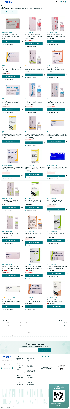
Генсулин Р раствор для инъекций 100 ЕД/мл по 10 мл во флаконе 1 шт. (35, 134)
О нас (18, 379)
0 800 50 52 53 (44, 356)
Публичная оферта (31, 358)
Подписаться (44, 350)
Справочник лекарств (22, 372)
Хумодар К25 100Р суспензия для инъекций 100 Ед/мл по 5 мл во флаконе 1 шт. (56, 102)
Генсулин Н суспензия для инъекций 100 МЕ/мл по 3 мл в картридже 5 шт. (57, 267)
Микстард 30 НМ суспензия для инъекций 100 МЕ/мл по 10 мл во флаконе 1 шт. (11, 301)
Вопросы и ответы (21, 356)
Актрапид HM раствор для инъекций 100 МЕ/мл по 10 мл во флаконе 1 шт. (57, 134)
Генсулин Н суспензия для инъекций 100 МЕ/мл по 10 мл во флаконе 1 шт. (35, 68)
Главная (3, 5)
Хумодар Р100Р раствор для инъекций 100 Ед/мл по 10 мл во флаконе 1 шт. (33, 36)
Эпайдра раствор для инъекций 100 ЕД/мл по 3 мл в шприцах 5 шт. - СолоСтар (57, 168)
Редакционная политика (30, 378)
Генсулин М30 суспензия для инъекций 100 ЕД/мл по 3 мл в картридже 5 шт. (33, 301)
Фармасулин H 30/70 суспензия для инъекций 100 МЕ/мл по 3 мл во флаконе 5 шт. (56, 69)
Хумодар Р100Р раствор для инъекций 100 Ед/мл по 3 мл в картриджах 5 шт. (10, 36)
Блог (18, 369)
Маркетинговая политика (30, 374)
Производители (20, 377)
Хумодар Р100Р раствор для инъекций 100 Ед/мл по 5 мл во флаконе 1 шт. (55, 36)
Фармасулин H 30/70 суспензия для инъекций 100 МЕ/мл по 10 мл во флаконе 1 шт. (34, 235)
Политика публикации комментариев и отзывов (30, 366)
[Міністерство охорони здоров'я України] (62, 367)
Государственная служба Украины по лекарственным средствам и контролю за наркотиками (47, 367)
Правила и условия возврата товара (31, 371)
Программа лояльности (19, 362)
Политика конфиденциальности (32, 361)
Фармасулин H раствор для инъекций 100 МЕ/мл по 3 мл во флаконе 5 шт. (12, 167)
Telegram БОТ (7, 368)
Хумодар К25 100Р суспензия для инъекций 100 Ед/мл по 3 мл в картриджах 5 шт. (11, 102)
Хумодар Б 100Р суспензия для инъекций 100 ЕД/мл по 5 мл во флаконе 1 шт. (10, 202)
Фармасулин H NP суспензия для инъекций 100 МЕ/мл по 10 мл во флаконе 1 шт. (56, 235)
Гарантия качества (31, 356)
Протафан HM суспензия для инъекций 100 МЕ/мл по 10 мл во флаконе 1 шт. (11, 268)
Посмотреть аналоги (56, 306)
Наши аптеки (20, 365)
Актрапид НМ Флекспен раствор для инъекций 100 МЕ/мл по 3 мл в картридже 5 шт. (12, 135)
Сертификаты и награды (30, 385)
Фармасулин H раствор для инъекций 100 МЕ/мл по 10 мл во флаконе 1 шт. (35, 167)
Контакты (19, 367)
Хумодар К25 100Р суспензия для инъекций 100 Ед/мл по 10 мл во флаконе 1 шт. (33, 102)
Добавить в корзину (11, 41)
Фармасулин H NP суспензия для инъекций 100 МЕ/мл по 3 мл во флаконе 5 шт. (33, 268)
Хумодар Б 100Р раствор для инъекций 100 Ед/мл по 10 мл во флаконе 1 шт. (11, 235)
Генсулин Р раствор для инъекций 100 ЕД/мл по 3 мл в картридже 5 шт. (12, 68)
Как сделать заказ (21, 382)
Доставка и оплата (21, 384)
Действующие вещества (11, 5)
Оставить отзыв (8, 32)
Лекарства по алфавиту (20, 359)
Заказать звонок (44, 358)
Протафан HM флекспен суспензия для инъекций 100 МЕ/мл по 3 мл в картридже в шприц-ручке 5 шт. (34, 202)
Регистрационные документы (31, 381)
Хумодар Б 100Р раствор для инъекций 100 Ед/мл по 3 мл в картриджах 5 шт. (55, 202)
